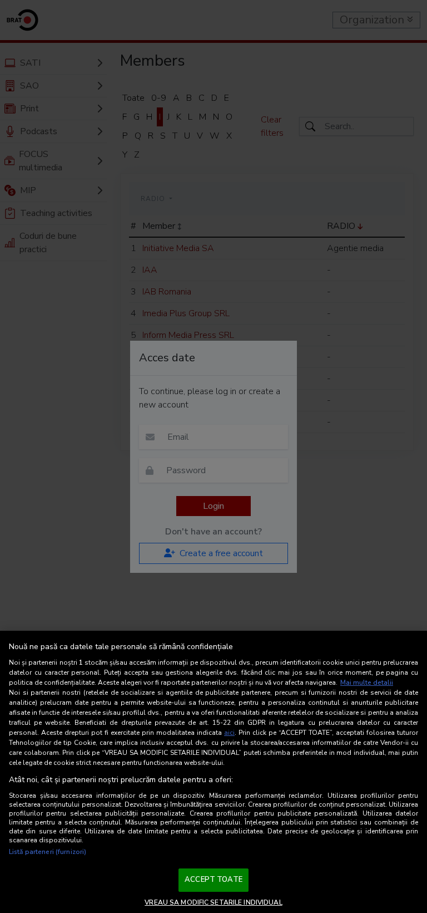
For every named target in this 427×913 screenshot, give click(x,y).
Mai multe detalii (366, 682)
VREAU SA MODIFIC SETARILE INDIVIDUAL (213, 902)
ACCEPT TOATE (213, 880)
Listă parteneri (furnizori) (47, 851)
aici (229, 732)
